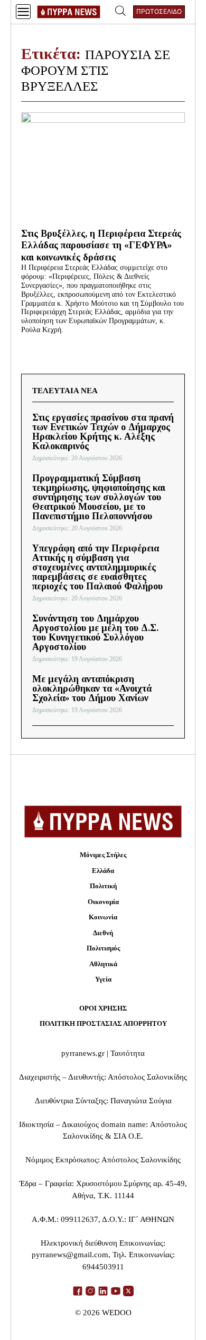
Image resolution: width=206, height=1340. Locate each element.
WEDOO (117, 1312)
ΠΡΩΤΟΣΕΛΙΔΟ (159, 11)
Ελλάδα (103, 871)
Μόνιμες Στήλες (103, 855)
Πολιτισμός (103, 948)
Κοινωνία (103, 917)
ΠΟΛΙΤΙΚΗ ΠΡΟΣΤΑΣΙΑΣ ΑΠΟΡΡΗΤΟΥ (103, 1023)
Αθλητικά (103, 964)
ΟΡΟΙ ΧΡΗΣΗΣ (103, 1008)
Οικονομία (103, 902)
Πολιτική (103, 886)
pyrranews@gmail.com (70, 1254)
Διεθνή (103, 933)
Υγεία (103, 979)
